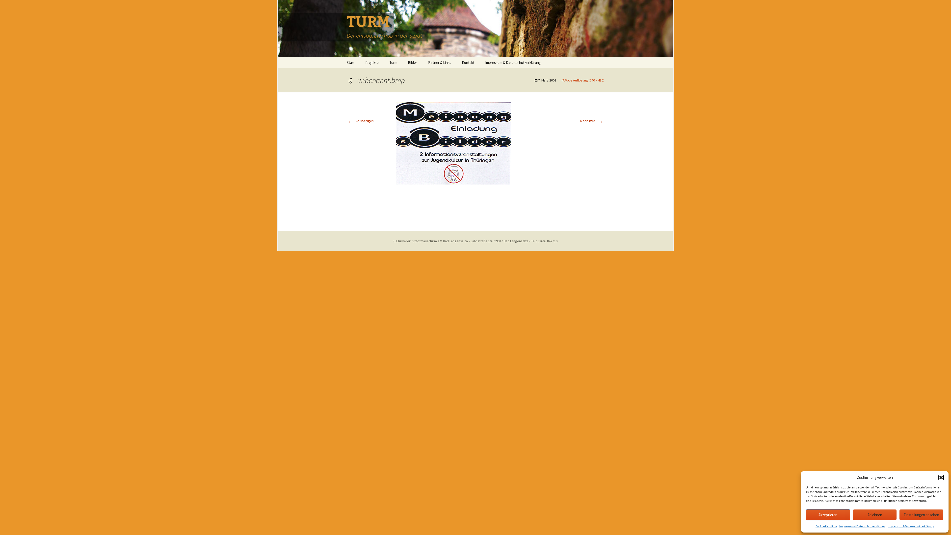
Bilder (412, 62)
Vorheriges (360, 120)
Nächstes (592, 120)
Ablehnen (875, 514)
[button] (941, 477)
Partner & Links (439, 62)
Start (351, 62)
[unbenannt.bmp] (475, 161)
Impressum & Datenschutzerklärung (862, 526)
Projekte (372, 62)
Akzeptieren (828, 514)
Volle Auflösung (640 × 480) (584, 80)
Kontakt (468, 62)
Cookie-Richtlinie (826, 526)
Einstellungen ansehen (921, 514)
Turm (393, 62)
